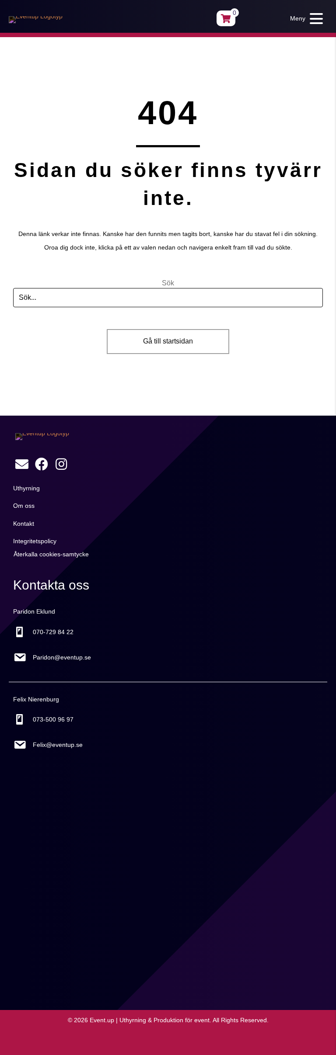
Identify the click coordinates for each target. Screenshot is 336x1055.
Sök (168, 283)
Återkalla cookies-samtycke (51, 554)
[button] (304, 18)
